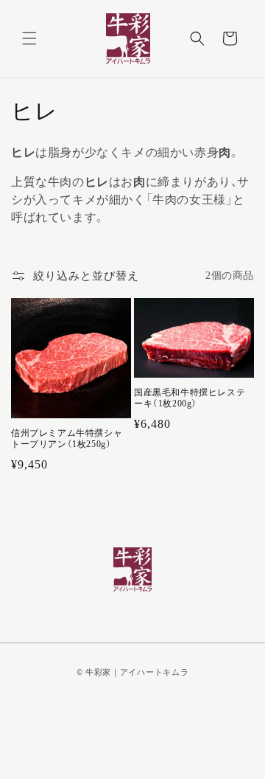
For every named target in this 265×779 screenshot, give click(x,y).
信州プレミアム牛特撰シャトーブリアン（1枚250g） (66, 439)
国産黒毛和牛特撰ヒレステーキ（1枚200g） (189, 398)
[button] (29, 38)
